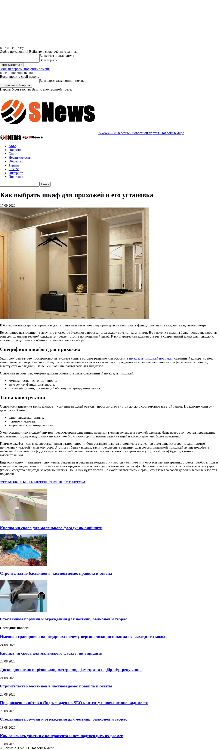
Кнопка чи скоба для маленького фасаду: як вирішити (51, 528)
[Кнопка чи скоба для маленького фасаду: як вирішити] (23, 519)
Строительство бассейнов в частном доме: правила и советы (56, 573)
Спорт (13, 153)
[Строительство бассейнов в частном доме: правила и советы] (23, 565)
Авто (12, 146)
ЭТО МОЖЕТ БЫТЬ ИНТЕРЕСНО (28, 482)
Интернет (16, 173)
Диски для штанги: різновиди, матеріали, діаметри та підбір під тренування (71, 669)
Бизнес (14, 169)
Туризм (14, 165)
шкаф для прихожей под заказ (151, 358)
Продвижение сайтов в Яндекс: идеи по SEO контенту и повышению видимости (74, 702)
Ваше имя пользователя (57, 55)
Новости (15, 150)
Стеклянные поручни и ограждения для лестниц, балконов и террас (63, 619)
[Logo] (11, 138)
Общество (16, 161)
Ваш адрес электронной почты (62, 80)
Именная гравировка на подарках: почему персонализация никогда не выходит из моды (82, 636)
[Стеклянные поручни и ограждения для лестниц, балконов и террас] (23, 611)
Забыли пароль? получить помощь (25, 69)
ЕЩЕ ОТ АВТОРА (71, 482)
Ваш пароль (48, 60)
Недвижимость (20, 157)
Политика (16, 176)
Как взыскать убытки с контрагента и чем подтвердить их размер (61, 736)
